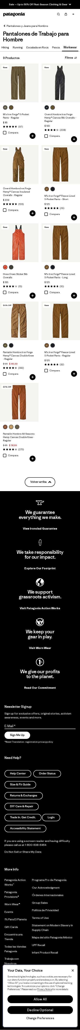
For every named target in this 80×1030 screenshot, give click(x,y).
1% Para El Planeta (15, 919)
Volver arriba (38, 482)
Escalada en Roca (37, 47)
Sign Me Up (17, 735)
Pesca (56, 47)
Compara (13, 132)
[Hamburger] (73, 14)
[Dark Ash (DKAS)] (5, 107)
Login (51, 817)
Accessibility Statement (25, 828)
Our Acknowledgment (46, 887)
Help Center (18, 773)
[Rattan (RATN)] (11, 427)
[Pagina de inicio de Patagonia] (14, 14)
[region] (40, 996)
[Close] (73, 970)
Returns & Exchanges (23, 795)
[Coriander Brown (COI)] (11, 107)
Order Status (47, 773)
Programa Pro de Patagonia (49, 880)
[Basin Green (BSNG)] (11, 267)
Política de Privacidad (45, 910)
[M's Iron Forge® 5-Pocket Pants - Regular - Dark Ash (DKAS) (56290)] (19, 83)
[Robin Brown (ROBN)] (5, 427)
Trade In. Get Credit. (23, 817)
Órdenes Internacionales (47, 895)
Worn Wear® (12, 904)
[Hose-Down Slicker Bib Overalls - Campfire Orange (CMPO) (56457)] (19, 242)
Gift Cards (11, 927)
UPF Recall (38, 945)
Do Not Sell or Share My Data (22, 851)
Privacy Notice (44, 989)
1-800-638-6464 (35, 844)
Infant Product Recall (45, 952)
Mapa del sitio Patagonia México (52, 937)
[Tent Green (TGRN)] (17, 427)
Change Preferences (40, 1018)
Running (18, 47)
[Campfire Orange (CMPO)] (5, 267)
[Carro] (66, 14)
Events (8, 912)
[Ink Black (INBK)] (46, 107)
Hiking (5, 47)
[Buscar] (58, 14)
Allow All (40, 999)
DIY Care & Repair (21, 806)
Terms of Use (40, 918)
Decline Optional (40, 1010)
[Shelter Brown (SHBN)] (46, 189)
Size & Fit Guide (20, 784)
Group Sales (40, 902)
